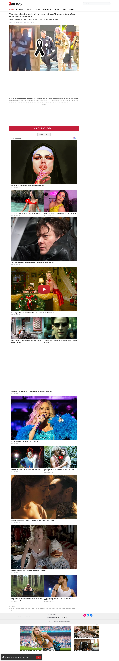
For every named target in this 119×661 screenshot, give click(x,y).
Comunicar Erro (43, 134)
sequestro (42, 608)
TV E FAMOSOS (19, 9)
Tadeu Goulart (31, 22)
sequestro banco (50, 608)
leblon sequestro (25, 608)
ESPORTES (37, 9)
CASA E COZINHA (46, 9)
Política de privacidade (27, 616)
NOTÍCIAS (11, 9)
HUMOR (64, 9)
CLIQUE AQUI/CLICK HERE (62, 617)
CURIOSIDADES (56, 9)
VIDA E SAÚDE (29, 9)
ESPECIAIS (71, 9)
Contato (20, 616)
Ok (38, 657)
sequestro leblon (60, 608)
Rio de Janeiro (35, 608)
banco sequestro (15, 608)
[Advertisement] (44, 86)
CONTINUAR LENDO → (44, 128)
